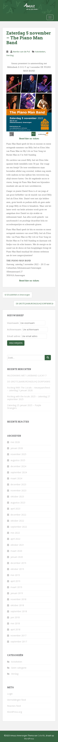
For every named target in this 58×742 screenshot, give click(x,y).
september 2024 (19, 472)
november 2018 (18, 599)
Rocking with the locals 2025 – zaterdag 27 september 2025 (28, 398)
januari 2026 (17, 448)
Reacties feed (14, 705)
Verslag (9, 55)
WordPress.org (14, 711)
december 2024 (18, 466)
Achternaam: (14, 329)
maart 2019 (16, 587)
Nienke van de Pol (21, 51)
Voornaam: (13, 322)
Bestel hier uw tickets (29, 138)
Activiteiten (40, 51)
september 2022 (19, 526)
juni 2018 (15, 617)
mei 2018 (15, 623)
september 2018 (19, 611)
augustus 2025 (18, 460)
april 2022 (15, 538)
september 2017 (19, 641)
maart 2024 (16, 478)
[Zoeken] (48, 357)
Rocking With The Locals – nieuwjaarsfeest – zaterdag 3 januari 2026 (28, 389)
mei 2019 (15, 575)
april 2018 (15, 629)
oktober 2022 (17, 520)
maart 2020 (16, 550)
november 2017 (18, 635)
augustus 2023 (18, 502)
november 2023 (18, 490)
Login (10, 693)
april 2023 (15, 508)
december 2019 (18, 562)
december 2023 (18, 484)
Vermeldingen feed (16, 699)
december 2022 (18, 514)
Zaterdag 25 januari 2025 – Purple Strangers (24, 407)
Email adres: (14, 336)
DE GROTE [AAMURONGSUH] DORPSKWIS (28, 381)
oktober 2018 (17, 605)
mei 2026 (15, 442)
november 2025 (18, 454)
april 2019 (15, 581)
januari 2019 (17, 593)
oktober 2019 (17, 569)
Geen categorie (18, 667)
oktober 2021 (17, 544)
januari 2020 (17, 556)
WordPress (29, 738)
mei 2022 (15, 532)
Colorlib (41, 735)
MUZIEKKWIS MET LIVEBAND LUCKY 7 (26, 375)
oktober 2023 (17, 496)
